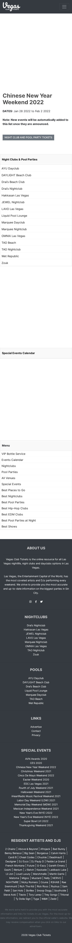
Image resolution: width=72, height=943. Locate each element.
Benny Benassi (13, 853)
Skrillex (30, 890)
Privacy (36, 735)
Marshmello (40, 873)
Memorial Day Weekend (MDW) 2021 (36, 804)
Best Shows (9, 526)
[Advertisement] (36, 51)
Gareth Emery (57, 865)
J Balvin (29, 869)
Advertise (36, 726)
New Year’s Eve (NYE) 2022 (36, 812)
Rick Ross (42, 886)
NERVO (56, 878)
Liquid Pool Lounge (14, 215)
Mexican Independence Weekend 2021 (36, 808)
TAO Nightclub (11, 249)
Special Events (11, 484)
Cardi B (12, 857)
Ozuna (44, 882)
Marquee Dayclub (13, 222)
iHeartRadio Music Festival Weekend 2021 (36, 796)
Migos (25, 878)
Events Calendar (12, 460)
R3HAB (55, 882)
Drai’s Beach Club (13, 182)
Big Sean (29, 853)
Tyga (36, 898)
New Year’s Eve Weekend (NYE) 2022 (36, 816)
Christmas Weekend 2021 (36, 771)
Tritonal (64, 894)
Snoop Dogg (44, 890)
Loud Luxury (23, 873)
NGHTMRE (12, 882)
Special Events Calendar (18, 353)
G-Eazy (41, 865)
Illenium (18, 869)
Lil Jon (9, 873)
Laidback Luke (57, 869)
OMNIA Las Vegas (13, 236)
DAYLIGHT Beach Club (16, 175)
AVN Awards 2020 (36, 758)
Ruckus (55, 886)
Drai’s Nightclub (12, 188)
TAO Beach (9, 242)
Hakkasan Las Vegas (15, 195)
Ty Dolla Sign (23, 898)
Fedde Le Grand (55, 861)
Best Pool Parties (13, 502)
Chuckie (42, 857)
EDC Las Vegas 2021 (36, 783)
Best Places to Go (13, 490)
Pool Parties (10, 472)
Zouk (5, 263)
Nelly (47, 878)
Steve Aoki (9, 894)
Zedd (53, 898)
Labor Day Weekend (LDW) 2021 (36, 800)
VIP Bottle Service (13, 453)
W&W (45, 898)
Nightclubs (9, 466)
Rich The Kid (27, 886)
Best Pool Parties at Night (19, 520)
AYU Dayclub (10, 168)
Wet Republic (10, 256)
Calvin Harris (58, 853)
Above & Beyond (28, 848)
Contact (36, 730)
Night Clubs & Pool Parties (19, 159)
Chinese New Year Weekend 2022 (36, 767)
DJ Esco (24, 861)
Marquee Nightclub (14, 229)
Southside (60, 890)
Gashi (7, 869)
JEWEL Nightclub (13, 202)
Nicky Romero (29, 882)
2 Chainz (10, 848)
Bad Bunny (59, 848)
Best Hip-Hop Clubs (15, 508)
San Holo (18, 890)
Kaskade (42, 869)
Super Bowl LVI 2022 (36, 821)
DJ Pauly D (37, 861)
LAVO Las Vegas (12, 209)
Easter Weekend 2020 (36, 779)
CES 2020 (36, 762)
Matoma (14, 878)
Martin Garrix (56, 873)
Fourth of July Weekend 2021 (36, 787)
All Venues (8, 478)
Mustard (36, 878)
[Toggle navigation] (64, 6)
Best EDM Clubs (12, 514)
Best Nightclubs (12, 496)
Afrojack (45, 848)
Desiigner (10, 861)
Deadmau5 (55, 857)
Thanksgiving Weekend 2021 (36, 825)
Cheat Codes (27, 857)
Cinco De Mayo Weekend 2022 (36, 775)
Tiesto (22, 894)
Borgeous (42, 853)
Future (30, 865)
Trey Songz (50, 894)
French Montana (14, 865)
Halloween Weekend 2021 (36, 792)
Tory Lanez (35, 894)
